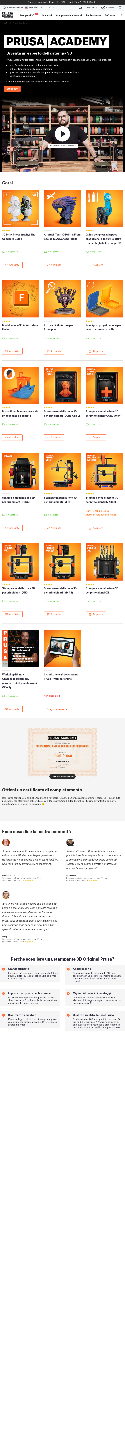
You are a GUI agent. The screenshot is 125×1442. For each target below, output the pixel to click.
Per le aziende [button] (93, 15)
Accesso (12, 88)
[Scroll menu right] (121, 15)
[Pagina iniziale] (6, 23)
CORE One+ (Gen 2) (71, 1)
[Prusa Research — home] (7, 15)
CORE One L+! (89, 1)
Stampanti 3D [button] (29, 15)
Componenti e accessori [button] (69, 15)
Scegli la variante (57, 709)
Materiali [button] (47, 15)
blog (28, 81)
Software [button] (110, 15)
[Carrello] (120, 7)
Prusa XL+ (54, 1)
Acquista (14, 264)
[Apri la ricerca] (80, 7)
